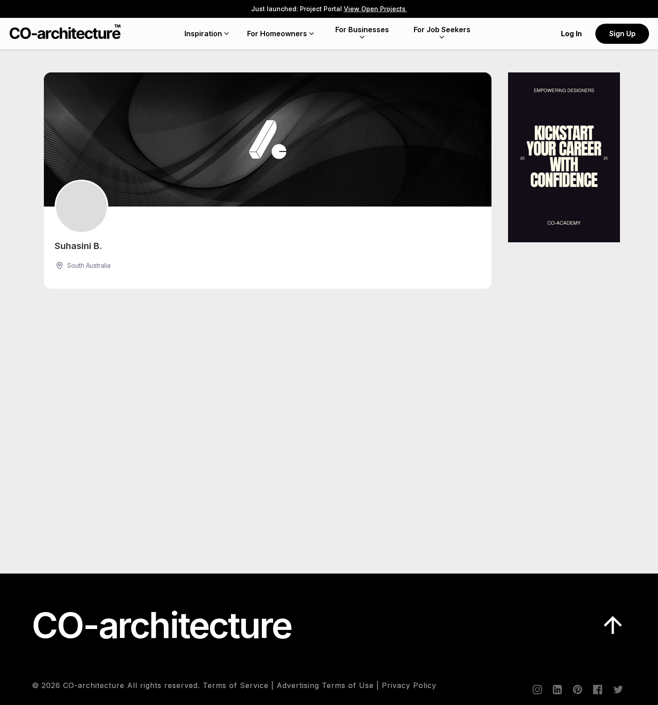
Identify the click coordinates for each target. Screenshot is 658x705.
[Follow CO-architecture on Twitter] (617, 689)
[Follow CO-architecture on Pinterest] (577, 689)
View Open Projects (375, 9)
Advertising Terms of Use (325, 685)
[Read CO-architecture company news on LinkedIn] (557, 689)
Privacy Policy (409, 685)
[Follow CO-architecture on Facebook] (597, 689)
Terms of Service (236, 685)
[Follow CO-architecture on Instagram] (537, 689)
